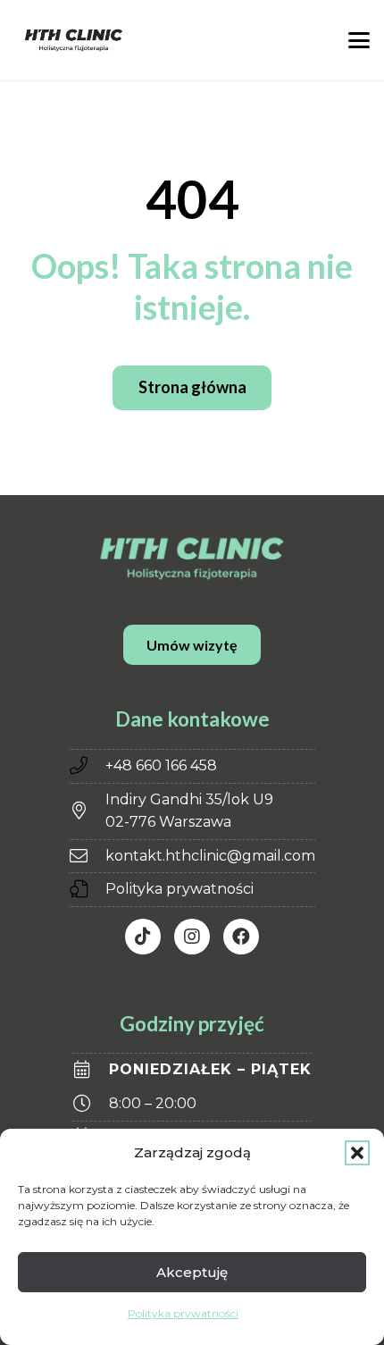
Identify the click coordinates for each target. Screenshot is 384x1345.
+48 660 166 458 (161, 765)
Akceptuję (192, 1272)
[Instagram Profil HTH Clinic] (192, 936)
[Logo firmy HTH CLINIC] (73, 40)
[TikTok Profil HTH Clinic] (143, 936)
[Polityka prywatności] (87, 889)
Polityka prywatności (183, 1313)
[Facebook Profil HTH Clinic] (241, 936)
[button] (357, 1153)
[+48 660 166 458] (87, 766)
